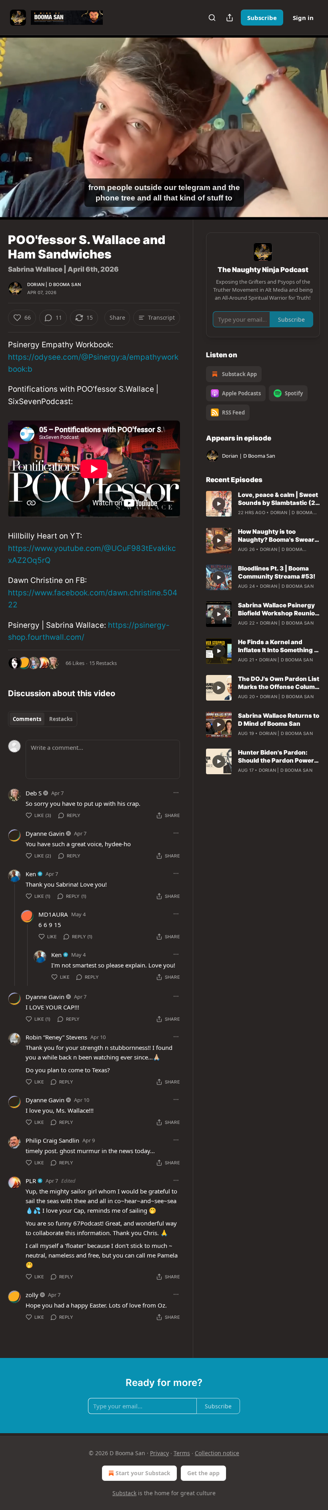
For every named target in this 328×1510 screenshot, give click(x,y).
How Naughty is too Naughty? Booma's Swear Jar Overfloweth (276, 536)
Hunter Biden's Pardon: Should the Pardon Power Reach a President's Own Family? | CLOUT (276, 757)
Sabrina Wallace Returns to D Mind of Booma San (278, 719)
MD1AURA (53, 914)
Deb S (34, 793)
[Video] (16, 119)
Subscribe (262, 18)
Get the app (203, 1473)
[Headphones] (16, 136)
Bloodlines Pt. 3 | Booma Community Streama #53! (276, 572)
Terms (182, 1453)
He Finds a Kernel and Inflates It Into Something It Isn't (278, 646)
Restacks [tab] (60, 719)
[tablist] (42, 719)
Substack (124, 1493)
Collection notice (217, 1453)
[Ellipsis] (176, 792)
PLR (31, 1181)
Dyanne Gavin (45, 833)
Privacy (159, 1453)
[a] (218, 503)
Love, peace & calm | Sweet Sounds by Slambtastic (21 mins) (278, 499)
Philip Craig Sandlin (52, 1140)
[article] (263, 504)
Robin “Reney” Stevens (56, 1037)
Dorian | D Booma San (54, 284)
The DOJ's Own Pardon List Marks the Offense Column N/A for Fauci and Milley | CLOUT (278, 683)
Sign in (303, 18)
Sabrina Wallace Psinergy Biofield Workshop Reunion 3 (278, 609)
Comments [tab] (27, 719)
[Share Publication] (230, 18)
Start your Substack (143, 1473)
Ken (31, 874)
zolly (32, 1295)
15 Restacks (103, 663)
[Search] (212, 18)
